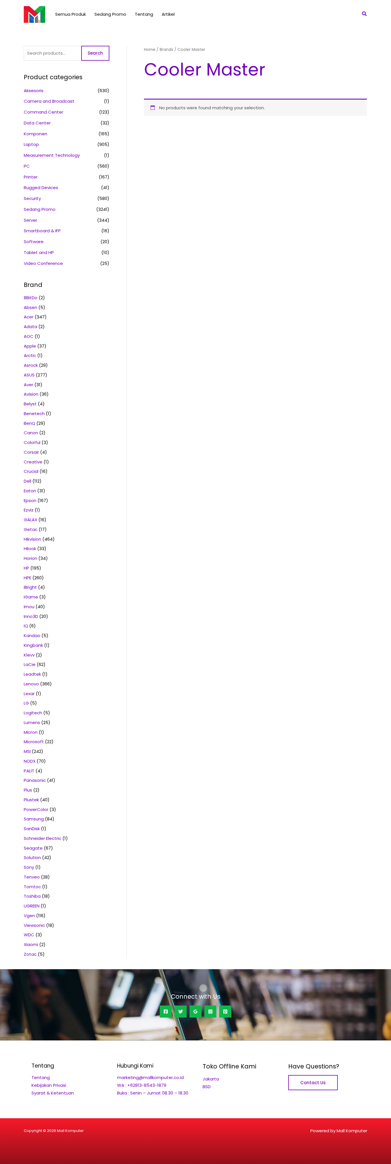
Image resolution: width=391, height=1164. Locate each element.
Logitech (33, 713)
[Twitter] (181, 1012)
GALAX (30, 520)
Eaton (30, 491)
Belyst (30, 404)
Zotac (30, 954)
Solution (32, 857)
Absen (30, 307)
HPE (27, 578)
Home (149, 49)
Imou (29, 607)
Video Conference (43, 263)
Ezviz (28, 510)
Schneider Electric (42, 838)
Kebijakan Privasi (48, 1085)
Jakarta (211, 1079)
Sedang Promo (110, 14)
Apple (30, 346)
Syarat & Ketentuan (52, 1093)
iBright (30, 587)
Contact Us (313, 1083)
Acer (28, 317)
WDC (29, 935)
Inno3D (31, 616)
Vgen (29, 916)
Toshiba (32, 896)
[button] (364, 14)
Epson (30, 500)
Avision (31, 394)
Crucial (31, 471)
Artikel (168, 14)
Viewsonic (34, 925)
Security (32, 198)
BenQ (29, 423)
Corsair (31, 452)
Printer (30, 177)
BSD (207, 1087)
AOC (28, 336)
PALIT (29, 771)
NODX (29, 761)
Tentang (144, 14)
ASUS (29, 375)
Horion (30, 558)
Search (95, 53)
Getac (30, 529)
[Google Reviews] (195, 1012)
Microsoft (34, 742)
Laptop (31, 144)
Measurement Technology (52, 155)
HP (26, 568)
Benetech (34, 414)
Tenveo (32, 877)
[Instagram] (210, 1012)
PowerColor (36, 809)
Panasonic (35, 780)
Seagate (33, 848)
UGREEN (32, 906)
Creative (33, 462)
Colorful (32, 442)
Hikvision (32, 539)
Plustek (31, 800)
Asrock (31, 365)
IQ (26, 626)
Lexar (29, 694)
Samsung (34, 819)
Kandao (32, 635)
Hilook (30, 549)
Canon (31, 433)
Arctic (30, 355)
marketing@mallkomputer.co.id (150, 1077)
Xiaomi (31, 944)
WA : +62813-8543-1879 (141, 1085)
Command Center (43, 112)
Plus (28, 790)
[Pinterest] (225, 1012)
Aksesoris (34, 91)
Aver (28, 385)
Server (30, 220)
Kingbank (33, 645)
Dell (27, 481)
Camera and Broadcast (49, 101)
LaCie (29, 664)
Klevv (29, 655)
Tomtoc (32, 887)
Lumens (32, 722)
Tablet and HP (39, 252)
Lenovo (31, 684)
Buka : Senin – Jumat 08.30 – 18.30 (152, 1093)
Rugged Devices (41, 188)
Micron (30, 732)
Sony (29, 867)
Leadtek (32, 674)
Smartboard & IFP (42, 231)
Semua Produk (70, 14)
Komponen (35, 134)
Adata (30, 327)
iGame (31, 597)
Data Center (37, 123)
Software (34, 242)
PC (27, 166)
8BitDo (30, 298)
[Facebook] (166, 1012)
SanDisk (32, 829)
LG (26, 703)
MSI (27, 751)
